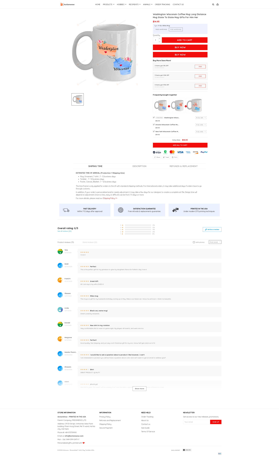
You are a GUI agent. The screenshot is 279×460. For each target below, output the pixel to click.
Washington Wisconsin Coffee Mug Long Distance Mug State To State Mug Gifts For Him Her (171, 118)
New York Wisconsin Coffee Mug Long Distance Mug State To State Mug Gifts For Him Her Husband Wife (167, 132)
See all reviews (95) (64, 231)
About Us (145, 420)
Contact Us (178, 4)
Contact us (145, 424)
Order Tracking (162, 4)
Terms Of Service (148, 431)
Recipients (134, 4)
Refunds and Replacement (110, 420)
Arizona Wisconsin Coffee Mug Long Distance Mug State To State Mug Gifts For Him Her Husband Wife (167, 125)
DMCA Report (175, 450)
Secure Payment (106, 428)
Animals (146, 4)
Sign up (216, 422)
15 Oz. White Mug (161, 29)
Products (107, 4)
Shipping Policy (105, 424)
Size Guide (145, 428)
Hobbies (120, 4)
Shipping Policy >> (110, 198)
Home (97, 4)
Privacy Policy (104, 417)
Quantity (156, 35)
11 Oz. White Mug (164, 25)
